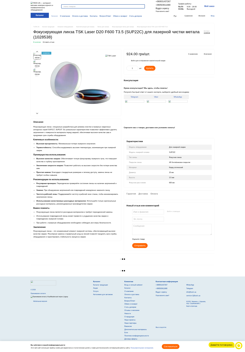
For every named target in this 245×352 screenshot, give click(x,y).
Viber (156, 97)
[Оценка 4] (161, 239)
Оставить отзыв (48, 42)
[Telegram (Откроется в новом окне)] (166, 16)
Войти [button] (133, 61)
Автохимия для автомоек (103, 294)
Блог (126, 332)
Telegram (135, 97)
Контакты (93, 16)
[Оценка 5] (165, 239)
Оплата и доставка (80, 16)
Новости (127, 313)
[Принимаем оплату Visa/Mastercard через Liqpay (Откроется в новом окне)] (49, 297)
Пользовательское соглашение (142, 348)
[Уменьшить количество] (128, 68)
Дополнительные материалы (135, 329)
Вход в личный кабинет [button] (133, 285)
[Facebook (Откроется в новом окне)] (160, 16)
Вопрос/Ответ (105, 16)
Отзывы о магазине (131, 310)
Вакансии (128, 326)
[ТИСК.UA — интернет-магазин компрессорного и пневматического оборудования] (43, 283)
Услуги (95, 291)
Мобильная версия (40, 301)
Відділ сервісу (162, 8)
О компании (65, 16)
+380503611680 (163, 5)
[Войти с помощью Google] (186, 211)
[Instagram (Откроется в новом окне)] (157, 16)
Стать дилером (135, 16)
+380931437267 (163, 1)
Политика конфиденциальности (136, 336)
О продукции (129, 317)
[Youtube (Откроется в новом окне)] (163, 16)
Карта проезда (191, 306)
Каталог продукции (100, 285)
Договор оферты (130, 339)
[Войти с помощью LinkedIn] (190, 211)
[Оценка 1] (149, 239)
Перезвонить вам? (162, 11)
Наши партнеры (130, 323)
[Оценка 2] (153, 239)
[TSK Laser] (111, 55)
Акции (95, 288)
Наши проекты (129, 320)
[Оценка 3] (157, 239)
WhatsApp (178, 97)
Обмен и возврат (120, 16)
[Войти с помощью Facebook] (182, 211)
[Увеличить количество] (136, 68)
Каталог (54, 16)
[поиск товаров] (143, 6)
